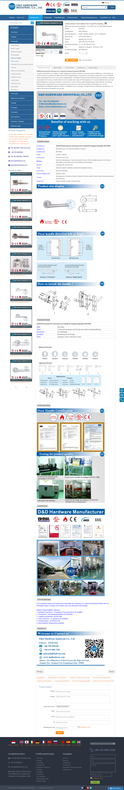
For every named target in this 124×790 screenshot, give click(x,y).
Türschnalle (14, 41)
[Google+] (88, 788)
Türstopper (14, 107)
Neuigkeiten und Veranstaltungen (72, 767)
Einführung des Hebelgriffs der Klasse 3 (20, 136)
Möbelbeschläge (16, 126)
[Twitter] (85, 788)
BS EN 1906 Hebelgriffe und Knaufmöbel (21, 134)
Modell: (67, 28)
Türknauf (13, 67)
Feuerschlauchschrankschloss (101, 677)
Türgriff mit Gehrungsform (44, 681)
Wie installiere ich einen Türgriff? (18, 139)
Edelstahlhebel (15, 45)
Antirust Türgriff (16, 58)
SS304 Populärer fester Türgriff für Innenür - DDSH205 (21, 355)
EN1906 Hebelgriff (16, 51)
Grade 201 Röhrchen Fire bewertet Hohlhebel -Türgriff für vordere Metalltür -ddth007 (21, 275)
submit (60, 732)
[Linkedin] (91, 788)
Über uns (65, 760)
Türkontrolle (14, 93)
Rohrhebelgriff (15, 55)
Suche (112, 7)
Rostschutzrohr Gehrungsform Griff (103, 681)
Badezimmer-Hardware (18, 98)
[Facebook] (82, 788)
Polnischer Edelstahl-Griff (17, 222)
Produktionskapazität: (71, 49)
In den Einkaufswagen (86, 60)
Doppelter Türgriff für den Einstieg (79, 677)
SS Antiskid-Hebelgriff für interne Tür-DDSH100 (21, 195)
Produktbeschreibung (44, 67)
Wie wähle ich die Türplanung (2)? (19, 143)
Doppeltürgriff (41, 677)
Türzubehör (14, 112)
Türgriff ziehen (15, 80)
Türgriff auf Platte (16, 74)
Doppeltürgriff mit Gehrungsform (57, 677)
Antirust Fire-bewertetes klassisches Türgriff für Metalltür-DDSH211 (21, 329)
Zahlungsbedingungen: (71, 44)
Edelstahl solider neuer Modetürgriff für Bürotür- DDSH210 (21, 302)
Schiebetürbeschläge (43, 778)
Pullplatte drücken (16, 77)
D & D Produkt (69, 67)
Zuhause (65, 758)
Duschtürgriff (14, 86)
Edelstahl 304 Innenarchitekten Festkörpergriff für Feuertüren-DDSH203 (21, 382)
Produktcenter (67, 762)
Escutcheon (14, 90)
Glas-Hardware (15, 117)
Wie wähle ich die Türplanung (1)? (19, 141)
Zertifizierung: (69, 36)
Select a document (62, 706)
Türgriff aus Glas (15, 83)
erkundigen (73, 60)
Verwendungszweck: (71, 34)
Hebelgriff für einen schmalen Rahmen (22, 64)
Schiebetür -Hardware (17, 121)
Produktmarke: (69, 31)
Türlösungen (66, 765)
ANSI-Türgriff (14, 61)
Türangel (13, 37)
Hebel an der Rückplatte (18, 70)
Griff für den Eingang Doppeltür (81, 681)
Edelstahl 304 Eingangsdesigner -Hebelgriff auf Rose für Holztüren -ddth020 (21, 248)
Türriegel (13, 103)
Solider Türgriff (15, 48)
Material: (67, 39)
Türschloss (14, 32)
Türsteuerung (40, 765)
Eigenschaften (58, 67)
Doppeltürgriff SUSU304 (62, 681)
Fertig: (67, 41)
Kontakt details (93, 67)
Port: (66, 47)
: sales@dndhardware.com (18, 767)
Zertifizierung (81, 67)
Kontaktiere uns (67, 769)
